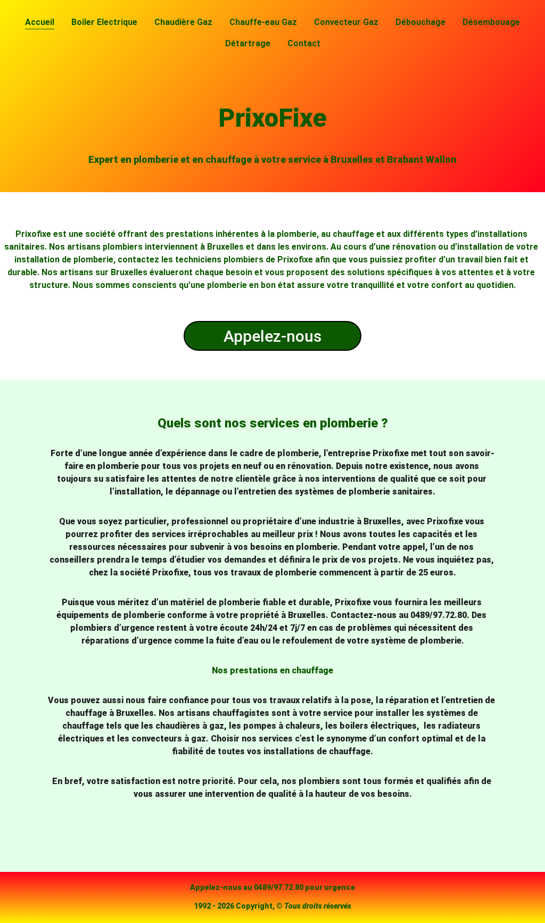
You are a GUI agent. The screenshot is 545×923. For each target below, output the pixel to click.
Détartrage (247, 43)
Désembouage (491, 22)
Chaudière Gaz (183, 22)
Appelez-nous (272, 336)
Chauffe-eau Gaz (263, 22)
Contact (303, 43)
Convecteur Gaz (346, 22)
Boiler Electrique (104, 22)
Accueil (39, 22)
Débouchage (420, 22)
